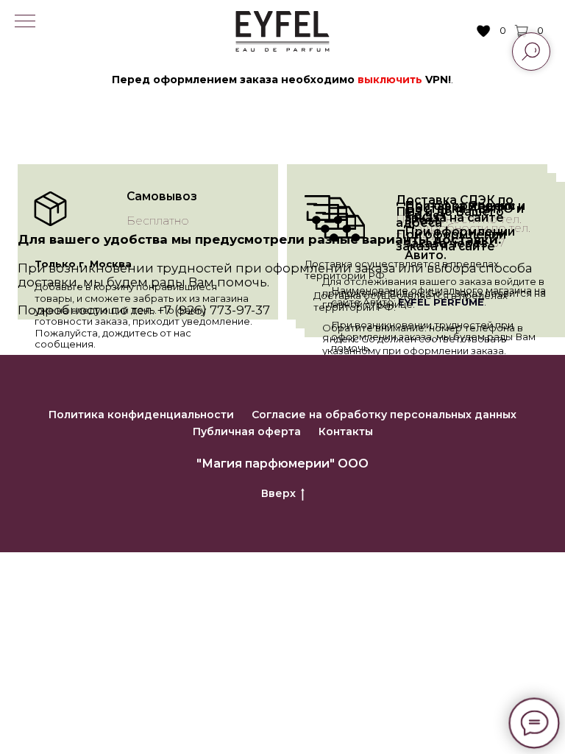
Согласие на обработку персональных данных (384, 414)
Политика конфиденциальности (141, 414)
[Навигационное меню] (25, 22)
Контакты (346, 431)
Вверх (278, 493)
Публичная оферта (247, 431)
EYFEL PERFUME (441, 302)
